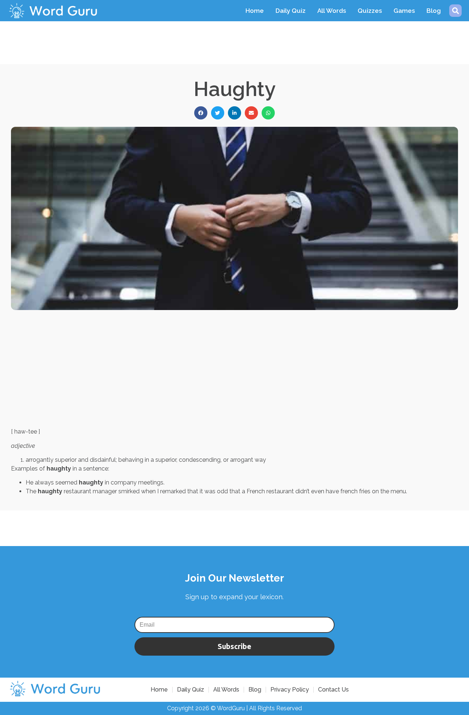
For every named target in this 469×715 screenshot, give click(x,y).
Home (254, 10)
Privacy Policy (289, 689)
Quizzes (370, 10)
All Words (331, 10)
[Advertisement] (234, 37)
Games (404, 10)
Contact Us (333, 689)
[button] (455, 10)
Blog (433, 10)
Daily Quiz (291, 10)
